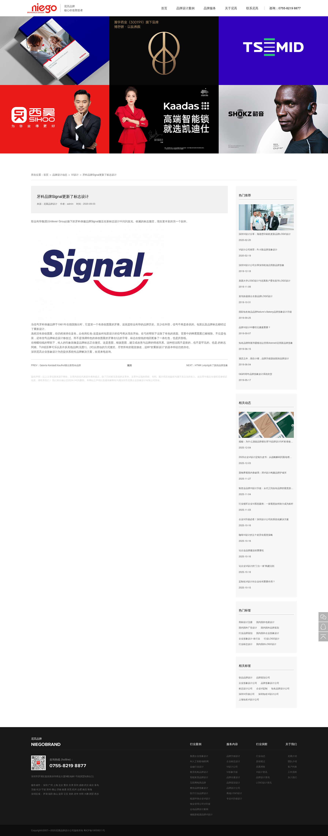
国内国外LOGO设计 (266, 644)
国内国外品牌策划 (270, 627)
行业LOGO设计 (271, 638)
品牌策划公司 (263, 677)
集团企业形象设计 (199, 755)
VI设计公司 (232, 766)
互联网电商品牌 (198, 782)
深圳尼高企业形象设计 (44, 351)
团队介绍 (292, 761)
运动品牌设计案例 (199, 809)
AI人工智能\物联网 (199, 761)
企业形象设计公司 (248, 682)
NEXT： (207, 365)
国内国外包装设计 (265, 622)
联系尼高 (252, 8)
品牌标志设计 (55, 338)
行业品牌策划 (245, 633)
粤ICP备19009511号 (94, 830)
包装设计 (109, 333)
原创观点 (260, 761)
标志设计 (114, 221)
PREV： (56, 365)
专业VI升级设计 (234, 798)
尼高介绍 (292, 755)
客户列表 (292, 766)
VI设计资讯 (261, 771)
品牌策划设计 (233, 782)
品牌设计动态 (59, 174)
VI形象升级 (232, 771)
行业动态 (260, 755)
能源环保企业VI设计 (200, 798)
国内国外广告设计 (248, 627)
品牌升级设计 (233, 755)
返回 (129, 365)
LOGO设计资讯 (264, 782)
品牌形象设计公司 (270, 682)
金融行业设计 (197, 766)
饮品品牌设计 (245, 677)
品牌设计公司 (233, 787)
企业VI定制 (261, 688)
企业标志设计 (233, 761)
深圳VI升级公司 (247, 693)
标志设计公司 (245, 688)
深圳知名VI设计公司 (268, 693)
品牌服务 (210, 8)
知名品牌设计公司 (280, 688)
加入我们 (292, 777)
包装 (199, 324)
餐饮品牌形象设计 (199, 787)
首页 (164, 8)
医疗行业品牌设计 (199, 793)
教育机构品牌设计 (199, 771)
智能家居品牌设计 (199, 777)
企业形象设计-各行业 (249, 638)
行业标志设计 (245, 644)
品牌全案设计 (233, 777)
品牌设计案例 (185, 8)
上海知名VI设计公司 (249, 699)
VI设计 (75, 174)
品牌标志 (212, 324)
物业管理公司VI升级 (200, 803)
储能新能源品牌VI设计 (201, 814)
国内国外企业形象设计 (267, 633)
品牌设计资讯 (263, 777)
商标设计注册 (245, 622)
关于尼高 (231, 8)
